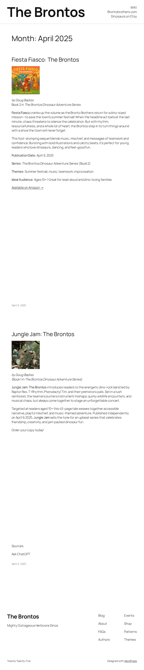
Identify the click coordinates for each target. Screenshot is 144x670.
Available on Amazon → (28, 187)
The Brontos (46, 11)
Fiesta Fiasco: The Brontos (45, 59)
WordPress (130, 661)
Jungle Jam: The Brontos (43, 334)
